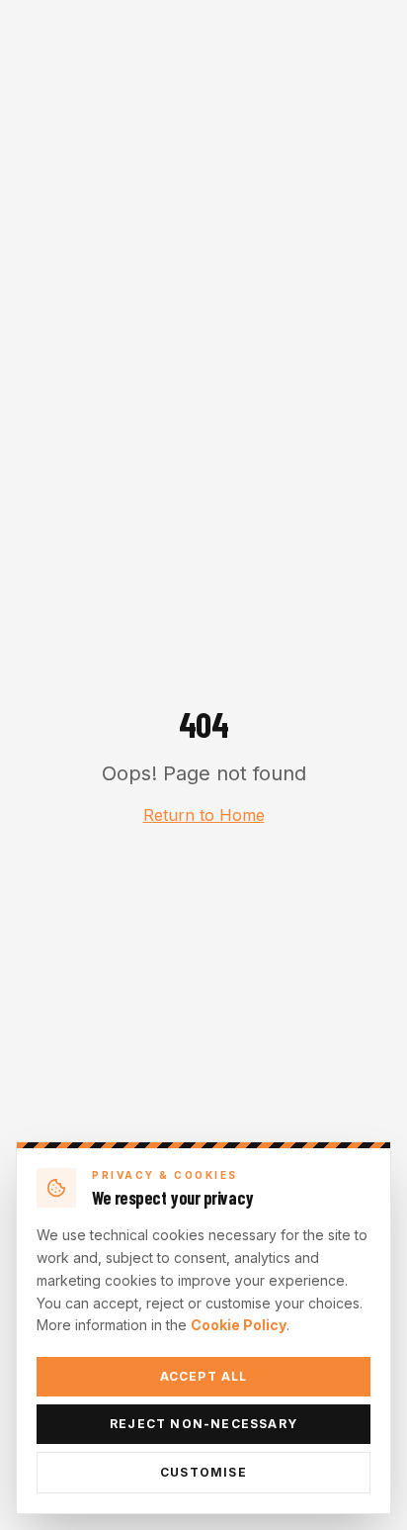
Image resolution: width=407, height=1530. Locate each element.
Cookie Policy (238, 1324)
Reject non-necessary (203, 1423)
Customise (203, 1472)
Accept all (204, 1376)
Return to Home (204, 815)
